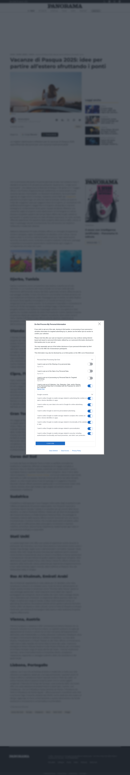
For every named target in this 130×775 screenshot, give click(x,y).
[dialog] (65, 387)
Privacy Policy (76, 450)
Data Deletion (53, 450)
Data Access (65, 450)
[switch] (90, 364)
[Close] (100, 324)
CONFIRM (50, 443)
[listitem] (65, 359)
